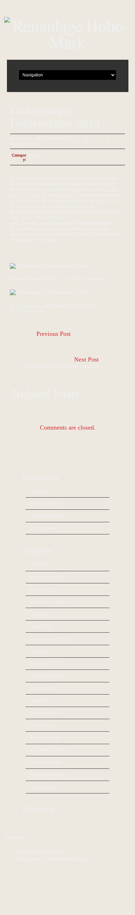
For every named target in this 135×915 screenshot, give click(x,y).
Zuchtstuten (43, 528)
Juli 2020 (40, 614)
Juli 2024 (40, 564)
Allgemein (36, 155)
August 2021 (44, 589)
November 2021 (48, 577)
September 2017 (48, 676)
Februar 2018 (45, 663)
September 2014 (48, 774)
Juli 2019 (40, 651)
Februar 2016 (45, 713)
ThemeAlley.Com (65, 859)
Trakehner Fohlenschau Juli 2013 (62, 366)
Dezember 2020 (48, 602)
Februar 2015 (45, 737)
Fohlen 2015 (44, 503)
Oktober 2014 (45, 762)
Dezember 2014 (48, 750)
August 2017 (44, 688)
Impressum (16, 837)
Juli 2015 (40, 725)
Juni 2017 (41, 701)
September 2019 (48, 639)
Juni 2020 (41, 626)
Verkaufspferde (47, 515)
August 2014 (44, 787)
